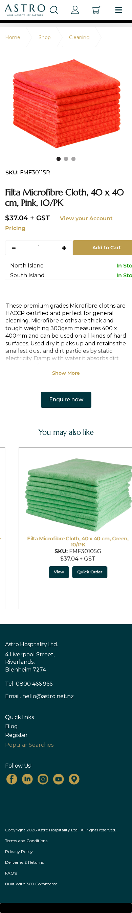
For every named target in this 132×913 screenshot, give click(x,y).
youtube (58, 779)
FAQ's (11, 873)
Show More (66, 373)
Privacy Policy (19, 851)
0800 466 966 (34, 684)
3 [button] (73, 159)
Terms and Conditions (26, 840)
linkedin (27, 779)
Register (16, 735)
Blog (11, 726)
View (47, 571)
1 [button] (59, 159)
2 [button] (66, 159)
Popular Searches (29, 745)
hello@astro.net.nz (48, 696)
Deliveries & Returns (24, 862)
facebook (12, 779)
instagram (43, 779)
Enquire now (66, 399)
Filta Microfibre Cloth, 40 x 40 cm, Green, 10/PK (65, 541)
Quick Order (77, 571)
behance (74, 779)
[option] (66, 102)
